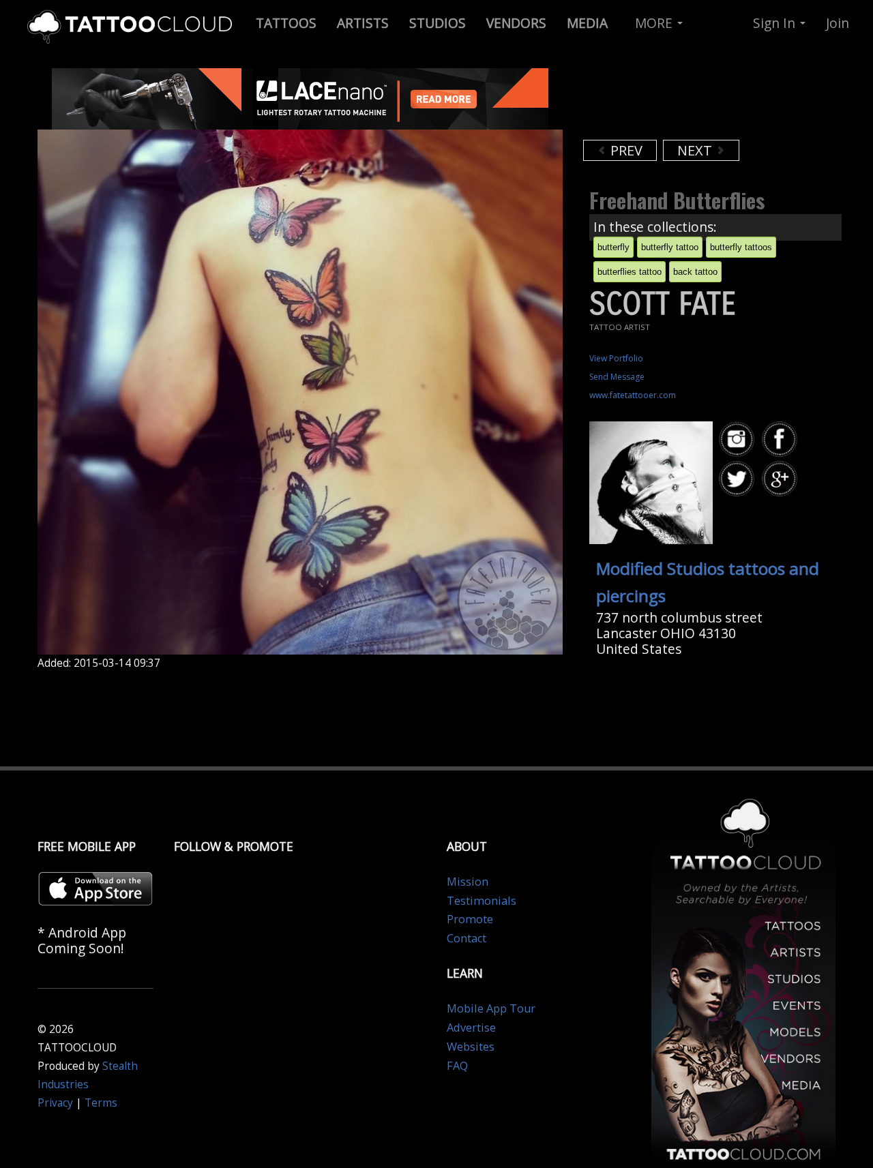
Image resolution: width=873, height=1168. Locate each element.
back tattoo (695, 272)
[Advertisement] (692, 102)
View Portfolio (616, 358)
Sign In (776, 23)
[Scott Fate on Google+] (781, 479)
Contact (466, 938)
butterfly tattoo (669, 247)
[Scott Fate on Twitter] (738, 479)
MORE (655, 23)
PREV (624, 150)
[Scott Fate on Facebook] (781, 439)
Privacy (55, 1103)
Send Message (617, 377)
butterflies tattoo (629, 272)
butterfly (613, 247)
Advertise (471, 1027)
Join (837, 23)
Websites (470, 1046)
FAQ (457, 1065)
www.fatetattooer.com (632, 395)
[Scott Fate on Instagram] (738, 439)
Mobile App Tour (491, 1008)
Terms (101, 1103)
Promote (470, 919)
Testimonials (481, 900)
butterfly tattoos (741, 247)
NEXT (696, 150)
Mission (467, 881)
